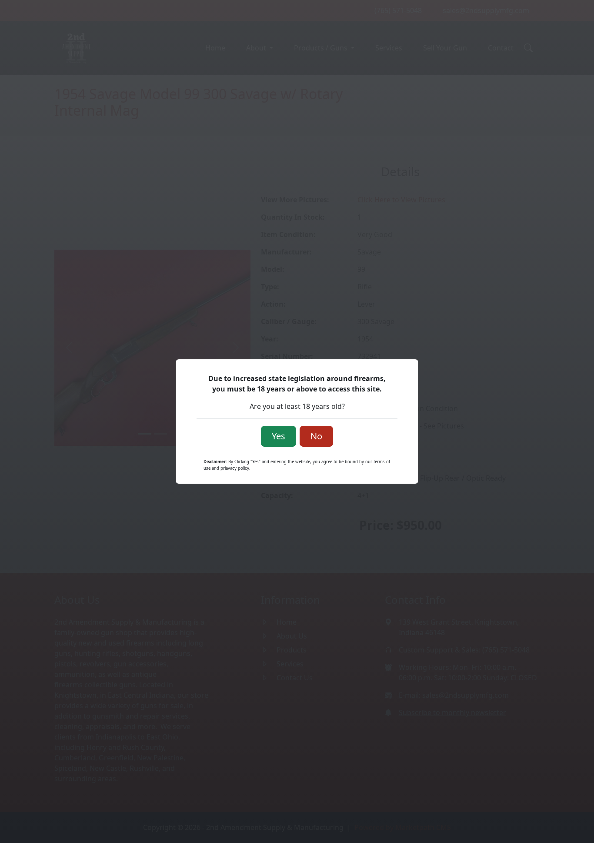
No (316, 436)
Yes (278, 436)
